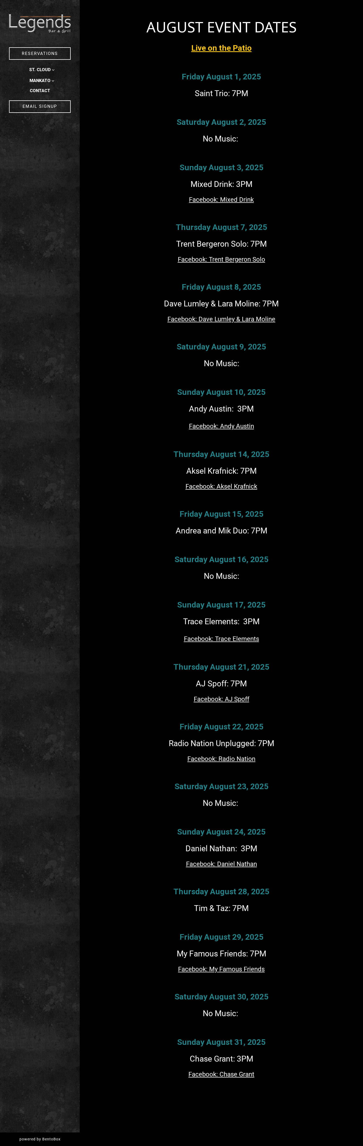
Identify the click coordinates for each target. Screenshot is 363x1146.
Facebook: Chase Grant (221, 1074)
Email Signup (40, 106)
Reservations (40, 53)
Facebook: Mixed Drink (221, 199)
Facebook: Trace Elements (221, 639)
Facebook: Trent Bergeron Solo (221, 259)
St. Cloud (40, 69)
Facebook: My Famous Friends (221, 969)
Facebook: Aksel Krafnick (221, 486)
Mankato (39, 80)
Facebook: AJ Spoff (221, 699)
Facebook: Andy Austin (221, 426)
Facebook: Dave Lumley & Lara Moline (221, 319)
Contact (40, 90)
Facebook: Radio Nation (221, 759)
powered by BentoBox (49, 1139)
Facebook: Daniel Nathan (221, 864)
